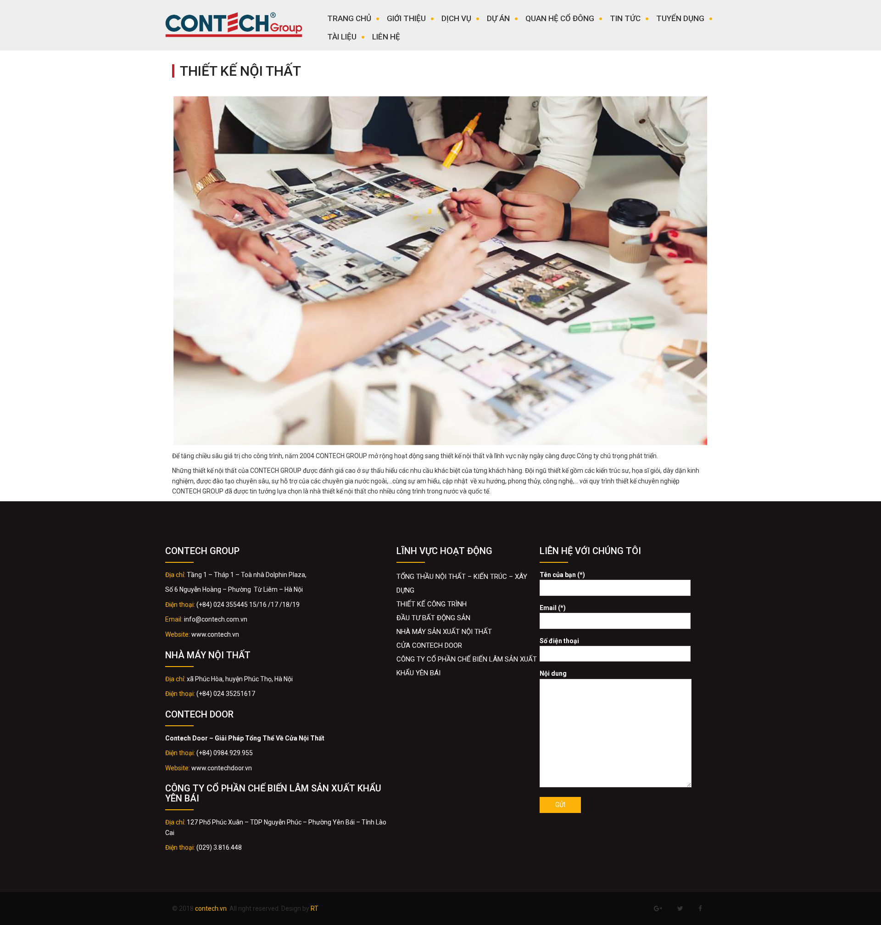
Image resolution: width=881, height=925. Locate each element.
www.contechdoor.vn (221, 768)
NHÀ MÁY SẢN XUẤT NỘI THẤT (444, 632)
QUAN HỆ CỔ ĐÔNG (559, 18)
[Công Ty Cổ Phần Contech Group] (234, 27)
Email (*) (553, 607)
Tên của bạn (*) (562, 574)
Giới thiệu (406, 18)
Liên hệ (386, 36)
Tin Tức (625, 18)
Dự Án (498, 18)
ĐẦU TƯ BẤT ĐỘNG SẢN (433, 618)
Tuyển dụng (680, 18)
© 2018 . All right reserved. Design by (245, 908)
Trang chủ (349, 18)
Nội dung (553, 673)
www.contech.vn (215, 634)
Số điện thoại (559, 641)
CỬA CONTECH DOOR (429, 645)
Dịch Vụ (456, 18)
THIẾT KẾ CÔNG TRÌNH (431, 604)
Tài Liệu (342, 36)
